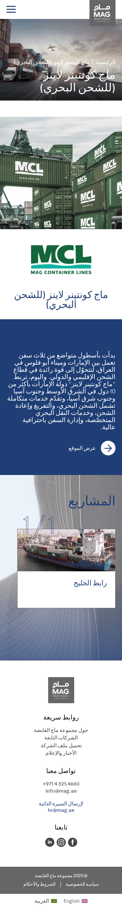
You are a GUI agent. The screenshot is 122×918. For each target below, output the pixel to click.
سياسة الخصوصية (82, 884)
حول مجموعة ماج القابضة (61, 730)
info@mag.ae (61, 791)
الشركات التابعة (61, 737)
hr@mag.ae (61, 810)
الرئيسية (105, 62)
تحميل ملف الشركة (61, 745)
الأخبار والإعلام (61, 753)
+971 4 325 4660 (61, 783)
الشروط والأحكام (39, 884)
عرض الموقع (82, 448)
